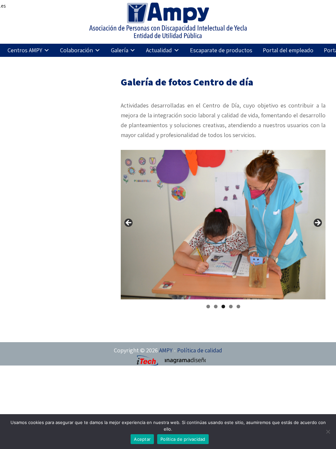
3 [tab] (223, 306)
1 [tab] (208, 306)
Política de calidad (199, 350)
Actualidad (159, 50)
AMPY (166, 350)
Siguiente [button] (317, 223)
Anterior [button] (129, 223)
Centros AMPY (25, 50)
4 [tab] (231, 306)
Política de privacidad (182, 439)
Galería (119, 50)
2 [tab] (216, 306)
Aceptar (142, 439)
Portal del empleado (288, 50)
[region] (223, 224)
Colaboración (76, 50)
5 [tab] (238, 306)
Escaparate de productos (221, 50)
